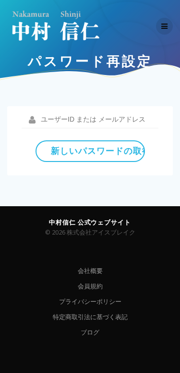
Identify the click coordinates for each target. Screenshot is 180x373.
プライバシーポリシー (90, 302)
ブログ (90, 332)
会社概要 (90, 271)
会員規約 (90, 286)
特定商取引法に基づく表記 (90, 317)
